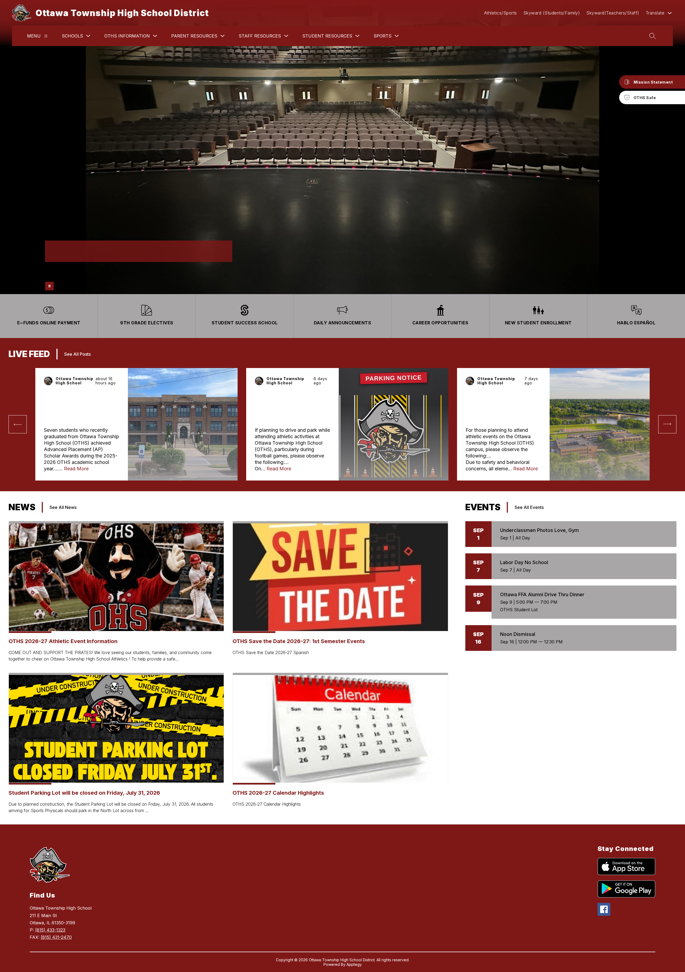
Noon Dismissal (517, 634)
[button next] (667, 424)
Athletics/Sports (500, 13)
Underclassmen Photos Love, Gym (539, 530)
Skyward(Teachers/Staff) (612, 13)
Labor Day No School (524, 562)
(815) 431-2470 (56, 937)
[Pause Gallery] (49, 286)
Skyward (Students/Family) (551, 13)
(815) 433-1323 (50, 930)
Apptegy (354, 964)
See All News (63, 507)
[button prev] (18, 424)
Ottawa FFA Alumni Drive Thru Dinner (542, 594)
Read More (76, 468)
